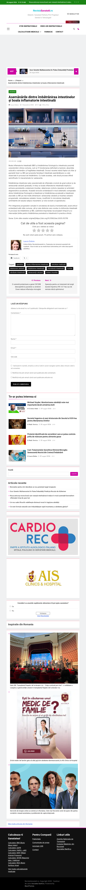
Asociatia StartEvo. (38, 883)
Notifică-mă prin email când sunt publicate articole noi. (33, 377)
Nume (13, 339)
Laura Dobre (15, 105)
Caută (10, 470)
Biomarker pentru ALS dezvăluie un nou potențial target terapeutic (33, 487)
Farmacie (48, 32)
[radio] (34, 230)
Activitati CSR (37, 846)
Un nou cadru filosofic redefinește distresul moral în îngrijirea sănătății (50, 2)
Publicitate (36, 839)
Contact (59, 32)
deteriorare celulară (17, 268)
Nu (13, 611)
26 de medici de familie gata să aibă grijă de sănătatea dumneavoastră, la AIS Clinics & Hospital (43, 760)
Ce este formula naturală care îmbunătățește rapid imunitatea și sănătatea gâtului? (39, 507)
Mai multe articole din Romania (20, 824)
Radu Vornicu (33, 424)
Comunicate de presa (40, 842)
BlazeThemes (29, 886)
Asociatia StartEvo (64, 849)
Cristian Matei (33, 409)
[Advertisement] (43, 51)
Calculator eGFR (14, 848)
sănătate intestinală (17, 272)
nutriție (69, 268)
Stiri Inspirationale (28, 26)
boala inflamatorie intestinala (37, 264)
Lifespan (12, 92)
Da (13, 606)
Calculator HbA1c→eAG (17, 850)
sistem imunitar (52, 272)
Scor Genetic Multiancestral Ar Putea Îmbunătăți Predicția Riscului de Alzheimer (46, 70)
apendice (19, 264)
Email (13, 348)
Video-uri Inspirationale (51, 26)
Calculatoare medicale (28, 32)
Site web (14, 357)
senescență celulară (35, 272)
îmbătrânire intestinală (36, 268)
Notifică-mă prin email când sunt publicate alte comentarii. (34, 373)
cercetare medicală (59, 264)
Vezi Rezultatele (43, 616)
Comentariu (16, 313)
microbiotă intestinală (56, 268)
